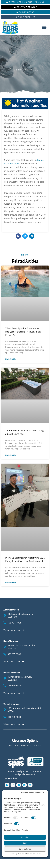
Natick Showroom (10, 641)
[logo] (12, 27)
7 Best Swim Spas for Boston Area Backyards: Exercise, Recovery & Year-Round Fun (24, 332)
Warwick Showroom (11, 703)
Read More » (10, 359)
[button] (44, 27)
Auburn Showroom (11, 609)
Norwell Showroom (11, 672)
